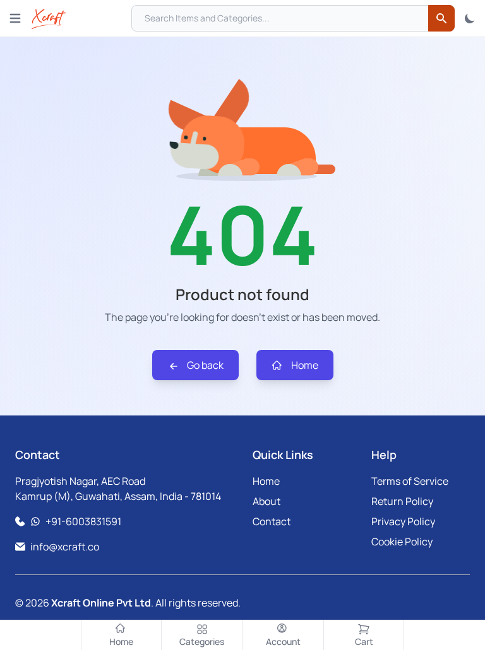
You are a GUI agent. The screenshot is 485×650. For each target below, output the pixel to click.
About (266, 501)
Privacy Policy (403, 521)
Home (303, 365)
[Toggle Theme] (469, 18)
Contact (271, 521)
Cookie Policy (402, 541)
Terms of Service (409, 481)
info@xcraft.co (64, 547)
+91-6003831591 (83, 521)
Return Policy (402, 501)
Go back (204, 365)
